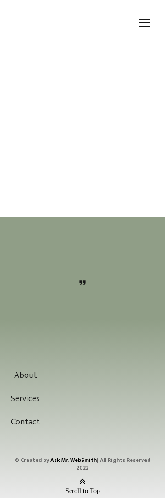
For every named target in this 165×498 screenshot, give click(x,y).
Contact (25, 422)
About (25, 375)
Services (25, 398)
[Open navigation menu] (145, 23)
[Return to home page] (26, 23)
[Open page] (82, 341)
